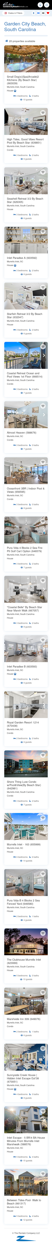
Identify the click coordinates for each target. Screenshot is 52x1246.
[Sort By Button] (33, 13)
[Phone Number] (40, 5)
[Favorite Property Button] (43, 50)
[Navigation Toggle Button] (46, 5)
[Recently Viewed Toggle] (43, 13)
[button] (8, 58)
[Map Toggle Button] (38, 13)
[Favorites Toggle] (48, 13)
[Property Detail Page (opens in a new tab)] (26, 58)
